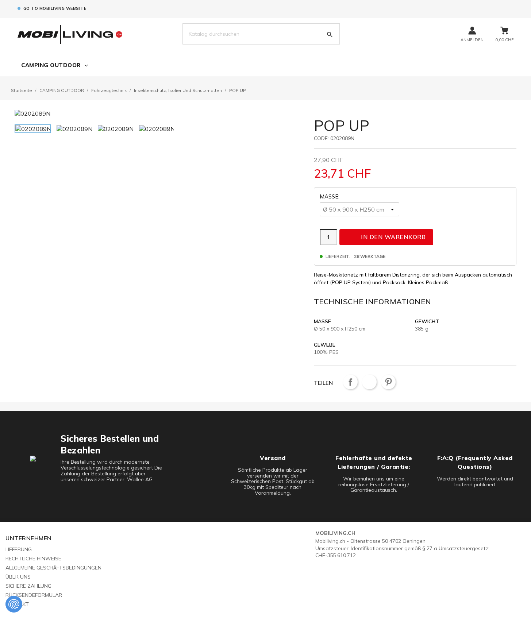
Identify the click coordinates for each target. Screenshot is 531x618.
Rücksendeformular (33, 595)
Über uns (18, 576)
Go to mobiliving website (54, 8)
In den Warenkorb (387, 237)
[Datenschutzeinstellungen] (13, 604)
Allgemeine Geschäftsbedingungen (53, 567)
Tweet (369, 382)
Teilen (350, 382)
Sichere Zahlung (28, 586)
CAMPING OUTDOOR (51, 65)
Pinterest (388, 382)
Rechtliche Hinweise (33, 558)
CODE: (321, 138)
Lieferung (18, 549)
